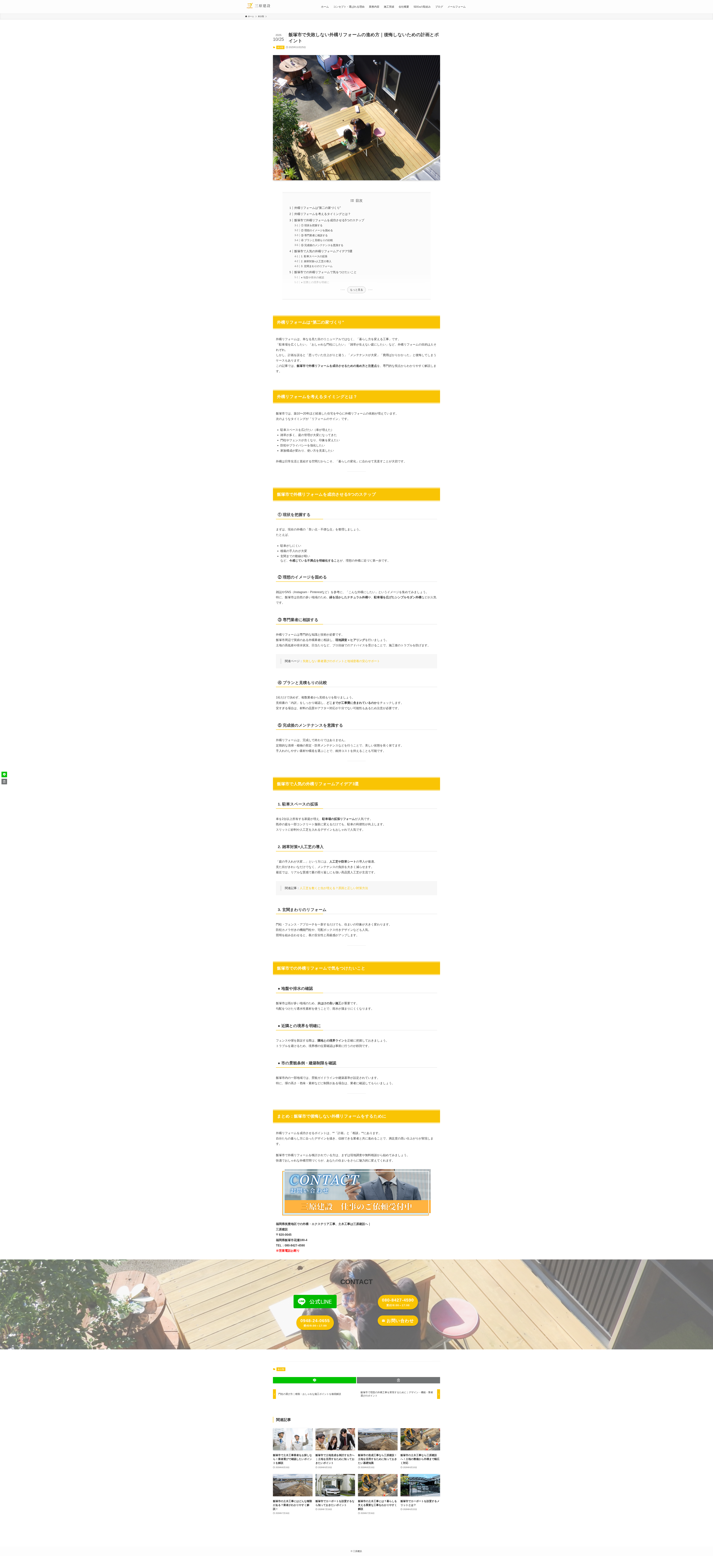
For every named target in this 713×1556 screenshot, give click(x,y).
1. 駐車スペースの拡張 (314, 256)
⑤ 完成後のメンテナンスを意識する (322, 245)
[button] (314, 1380)
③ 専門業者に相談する (314, 235)
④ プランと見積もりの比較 (317, 240)
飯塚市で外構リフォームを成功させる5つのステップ (329, 220)
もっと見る (356, 289)
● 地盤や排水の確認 (312, 277)
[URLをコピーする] (398, 1380)
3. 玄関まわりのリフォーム (317, 266)
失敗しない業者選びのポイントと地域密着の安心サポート (341, 661)
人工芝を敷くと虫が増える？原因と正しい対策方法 (334, 888)
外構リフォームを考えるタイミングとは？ (322, 214)
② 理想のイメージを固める (317, 230)
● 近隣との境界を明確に (315, 282)
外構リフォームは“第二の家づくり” (317, 207)
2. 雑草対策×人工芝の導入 (316, 261)
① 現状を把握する (312, 225)
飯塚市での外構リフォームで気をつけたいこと (325, 272)
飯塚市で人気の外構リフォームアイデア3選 (323, 251)
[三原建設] (258, 6)
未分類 (280, 47)
